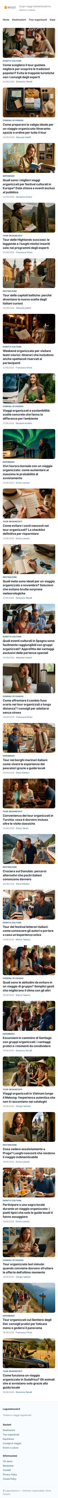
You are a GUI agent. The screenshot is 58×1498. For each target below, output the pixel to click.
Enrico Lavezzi (23, 482)
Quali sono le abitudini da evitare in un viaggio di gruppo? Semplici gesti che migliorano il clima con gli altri (28, 986)
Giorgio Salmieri (23, 1106)
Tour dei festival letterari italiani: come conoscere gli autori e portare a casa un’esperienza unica (28, 931)
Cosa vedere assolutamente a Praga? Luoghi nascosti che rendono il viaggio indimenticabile (29, 1153)
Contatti (7, 1470)
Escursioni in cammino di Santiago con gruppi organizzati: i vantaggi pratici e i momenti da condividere (27, 1042)
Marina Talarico (23, 939)
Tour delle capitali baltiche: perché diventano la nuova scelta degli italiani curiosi (27, 299)
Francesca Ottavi (24, 252)
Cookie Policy (9, 1478)
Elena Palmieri (22, 772)
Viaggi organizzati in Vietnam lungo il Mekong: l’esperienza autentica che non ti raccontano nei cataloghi (29, 1097)
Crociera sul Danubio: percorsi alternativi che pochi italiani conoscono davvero (24, 875)
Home (6, 19)
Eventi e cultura (12, 61)
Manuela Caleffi (23, 137)
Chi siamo (8, 1461)
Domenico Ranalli (24, 81)
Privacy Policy (10, 1474)
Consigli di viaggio (13, 120)
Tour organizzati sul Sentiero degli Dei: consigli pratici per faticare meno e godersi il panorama (27, 1324)
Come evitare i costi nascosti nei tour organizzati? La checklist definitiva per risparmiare (26, 530)
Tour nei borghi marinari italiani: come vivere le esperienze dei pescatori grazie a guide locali (25, 764)
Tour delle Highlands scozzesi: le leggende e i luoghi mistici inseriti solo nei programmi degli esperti (26, 244)
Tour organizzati (38, 19)
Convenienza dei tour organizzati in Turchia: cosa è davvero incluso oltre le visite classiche (28, 819)
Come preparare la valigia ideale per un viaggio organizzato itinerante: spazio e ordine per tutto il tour (28, 128)
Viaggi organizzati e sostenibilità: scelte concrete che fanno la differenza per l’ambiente (26, 414)
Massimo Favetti (24, 657)
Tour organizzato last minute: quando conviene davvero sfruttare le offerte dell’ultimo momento (28, 1268)
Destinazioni (19, 19)
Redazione (8, 1465)
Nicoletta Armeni (24, 197)
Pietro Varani (22, 828)
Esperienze (9, 176)
